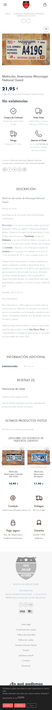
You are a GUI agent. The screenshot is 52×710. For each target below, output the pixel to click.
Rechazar (20, 705)
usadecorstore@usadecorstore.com (16, 510)
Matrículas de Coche (26, 16)
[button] (5, 4)
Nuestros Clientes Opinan (26, 645)
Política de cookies (26, 640)
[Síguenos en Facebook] (21, 604)
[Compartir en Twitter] (14, 169)
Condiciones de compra (26, 630)
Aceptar (7, 705)
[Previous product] (28, 21)
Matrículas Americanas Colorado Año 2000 (13, 474)
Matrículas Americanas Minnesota (39, 474)
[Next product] (23, 21)
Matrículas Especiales (37, 163)
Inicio (8, 14)
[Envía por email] (19, 169)
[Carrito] (45, 5)
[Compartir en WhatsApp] (4, 169)
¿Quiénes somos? (26, 656)
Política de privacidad (26, 635)
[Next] (49, 468)
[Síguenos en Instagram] (26, 604)
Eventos (26, 650)
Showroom (26, 666)
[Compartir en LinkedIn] (24, 169)
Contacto (26, 661)
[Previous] (2, 468)
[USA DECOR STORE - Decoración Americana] (26, 4)
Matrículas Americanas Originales (29, 14)
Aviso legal (26, 624)
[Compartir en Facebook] (9, 169)
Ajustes (31, 705)
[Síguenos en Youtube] (31, 604)
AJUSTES (21, 697)
